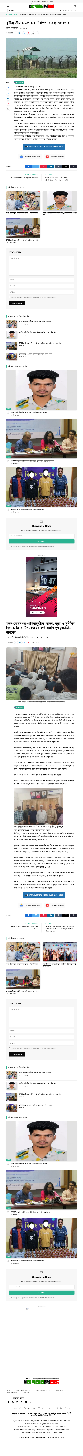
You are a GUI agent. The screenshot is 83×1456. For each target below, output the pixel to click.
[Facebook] (8, 88)
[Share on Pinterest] (28, 33)
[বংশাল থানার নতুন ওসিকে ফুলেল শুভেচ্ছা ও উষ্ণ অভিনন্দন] (23, 200)
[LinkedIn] (8, 98)
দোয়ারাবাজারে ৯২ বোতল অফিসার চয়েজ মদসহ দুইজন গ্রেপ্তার (35, 354)
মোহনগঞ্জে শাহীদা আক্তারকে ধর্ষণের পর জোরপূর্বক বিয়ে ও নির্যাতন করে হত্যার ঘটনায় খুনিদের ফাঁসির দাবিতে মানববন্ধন (59, 929)
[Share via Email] (32, 33)
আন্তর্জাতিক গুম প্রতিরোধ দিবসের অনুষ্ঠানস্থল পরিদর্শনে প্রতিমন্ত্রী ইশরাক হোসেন (59, 965)
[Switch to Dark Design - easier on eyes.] (75, 10)
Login (51, 1)
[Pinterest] (8, 104)
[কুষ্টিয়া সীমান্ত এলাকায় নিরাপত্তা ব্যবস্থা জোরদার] (41, 77)
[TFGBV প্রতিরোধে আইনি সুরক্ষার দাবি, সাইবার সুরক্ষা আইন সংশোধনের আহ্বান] (23, 228)
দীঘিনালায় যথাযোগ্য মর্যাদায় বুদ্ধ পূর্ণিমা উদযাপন (24, 177)
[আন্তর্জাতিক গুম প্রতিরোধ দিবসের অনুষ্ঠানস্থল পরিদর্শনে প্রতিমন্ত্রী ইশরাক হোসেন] (60, 952)
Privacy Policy (43, 547)
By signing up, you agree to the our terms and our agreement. (33, 547)
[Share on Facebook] (16, 33)
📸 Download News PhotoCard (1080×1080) (44, 146)
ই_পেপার (11, 11)
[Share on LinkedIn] (20, 33)
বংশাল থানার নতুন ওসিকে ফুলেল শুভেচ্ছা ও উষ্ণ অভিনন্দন (22, 213)
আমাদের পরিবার (44, 1)
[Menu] (8, 6)
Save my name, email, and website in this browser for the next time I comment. (33, 297)
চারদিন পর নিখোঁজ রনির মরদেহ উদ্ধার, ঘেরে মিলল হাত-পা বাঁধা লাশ (60, 214)
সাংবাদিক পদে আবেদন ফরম (35, 1)
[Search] (75, 6)
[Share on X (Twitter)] (24, 33)
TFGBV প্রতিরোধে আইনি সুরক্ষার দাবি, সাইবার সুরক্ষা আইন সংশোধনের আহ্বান (22, 241)
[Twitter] (8, 93)
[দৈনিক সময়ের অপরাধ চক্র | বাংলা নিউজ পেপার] (41, 6)
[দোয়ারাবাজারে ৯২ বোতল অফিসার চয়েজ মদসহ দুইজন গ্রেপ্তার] (11, 356)
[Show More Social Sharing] (37, 33)
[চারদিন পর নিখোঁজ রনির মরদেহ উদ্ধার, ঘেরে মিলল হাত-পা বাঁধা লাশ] (60, 200)
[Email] (8, 109)
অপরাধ (8, 408)
